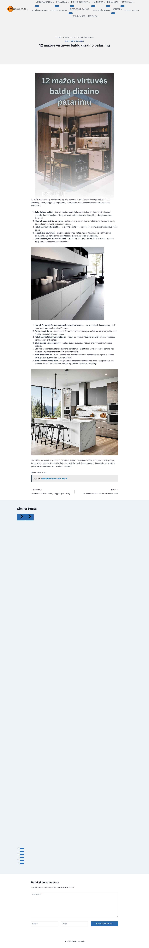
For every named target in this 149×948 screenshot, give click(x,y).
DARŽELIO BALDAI (40, 10)
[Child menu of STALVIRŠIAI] (57, 6)
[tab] (22, 848)
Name (34, 924)
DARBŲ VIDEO (79, 16)
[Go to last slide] (21, 517)
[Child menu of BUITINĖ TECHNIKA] (72, 6)
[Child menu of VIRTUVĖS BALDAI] (37, 6)
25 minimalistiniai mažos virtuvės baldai (100, 492)
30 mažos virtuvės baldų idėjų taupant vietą (50, 492)
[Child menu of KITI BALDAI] (108, 6)
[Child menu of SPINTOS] (113, 13)
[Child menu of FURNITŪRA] (93, 6)
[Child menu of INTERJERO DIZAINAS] (71, 13)
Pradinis (58, 37)
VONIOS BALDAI (131, 10)
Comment (37, 894)
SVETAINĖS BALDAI (101, 10)
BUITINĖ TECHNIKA (59, 10)
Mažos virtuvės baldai (74, 41)
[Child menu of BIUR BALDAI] (122, 6)
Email (64, 924)
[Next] (29, 517)
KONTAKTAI (93, 16)
